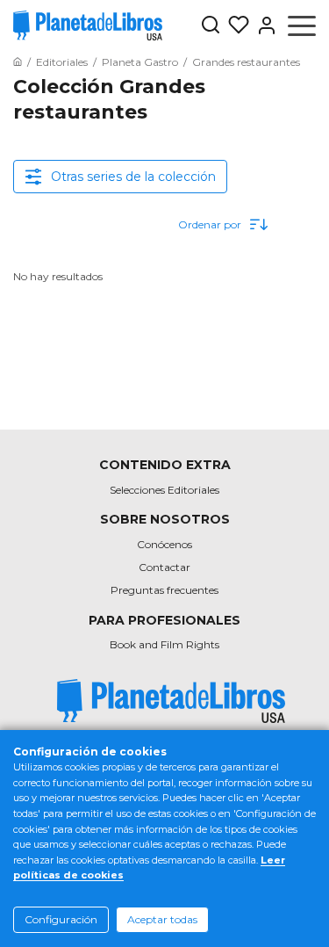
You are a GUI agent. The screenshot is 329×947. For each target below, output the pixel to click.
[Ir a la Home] (17, 62)
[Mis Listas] (235, 25)
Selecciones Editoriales (164, 489)
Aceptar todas (162, 919)
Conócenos (164, 544)
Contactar (164, 567)
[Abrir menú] (302, 25)
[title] (171, 701)
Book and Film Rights (164, 644)
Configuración (61, 919)
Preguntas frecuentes (164, 589)
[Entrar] (263, 25)
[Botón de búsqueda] (210, 26)
